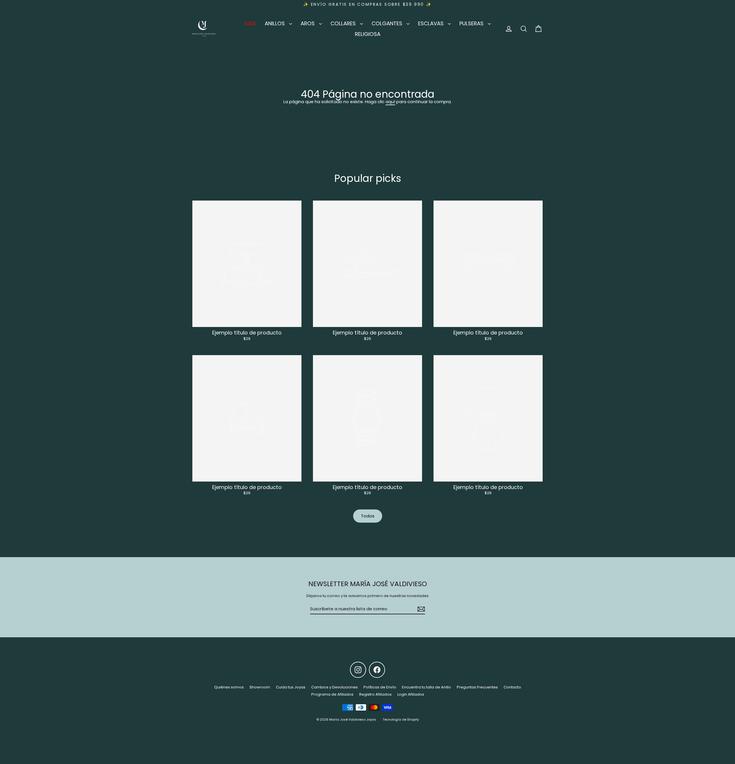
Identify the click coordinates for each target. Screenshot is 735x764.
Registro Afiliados (375, 694)
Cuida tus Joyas (290, 687)
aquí (390, 102)
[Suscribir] (420, 609)
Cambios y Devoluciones (334, 687)
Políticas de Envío (379, 687)
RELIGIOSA (367, 34)
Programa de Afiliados (332, 694)
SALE (250, 23)
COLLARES (343, 23)
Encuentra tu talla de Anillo (426, 687)
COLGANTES (388, 23)
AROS (308, 23)
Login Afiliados (410, 694)
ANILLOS (275, 23)
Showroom (259, 687)
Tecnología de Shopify (401, 719)
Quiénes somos (229, 687)
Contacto (512, 687)
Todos (367, 516)
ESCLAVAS (431, 23)
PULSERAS (472, 23)
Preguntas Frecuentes (477, 687)
